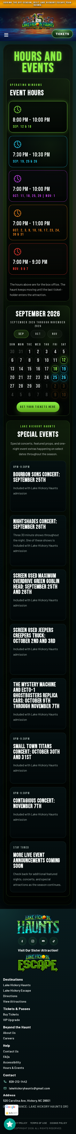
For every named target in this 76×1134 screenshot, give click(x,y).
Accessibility (12, 1062)
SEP (21, 334)
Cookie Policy (58, 1122)
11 (55, 360)
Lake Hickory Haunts (17, 985)
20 (12, 378)
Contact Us (11, 1051)
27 (12, 386)
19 (64, 369)
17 (46, 369)
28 (21, 386)
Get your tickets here (38, 407)
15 (29, 369)
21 (21, 378)
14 (21, 369)
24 (46, 378)
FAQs (6, 1057)
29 (29, 386)
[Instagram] (33, 941)
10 (46, 360)
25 (55, 378)
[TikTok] (54, 941)
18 (55, 369)
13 (12, 369)
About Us (9, 1032)
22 (29, 378)
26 (64, 378)
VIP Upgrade (11, 1020)
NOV (54, 334)
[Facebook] (22, 941)
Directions (10, 996)
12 (64, 360)
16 (38, 369)
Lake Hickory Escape (17, 990)
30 (38, 386)
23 (38, 378)
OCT (38, 334)
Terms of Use (38, 1122)
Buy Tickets (11, 1014)
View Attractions (14, 1001)
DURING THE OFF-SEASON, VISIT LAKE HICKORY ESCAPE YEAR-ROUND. (38, 4)
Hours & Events (13, 1067)
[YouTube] (43, 941)
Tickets (62, 34)
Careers (8, 1038)
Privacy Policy (18, 1122)
